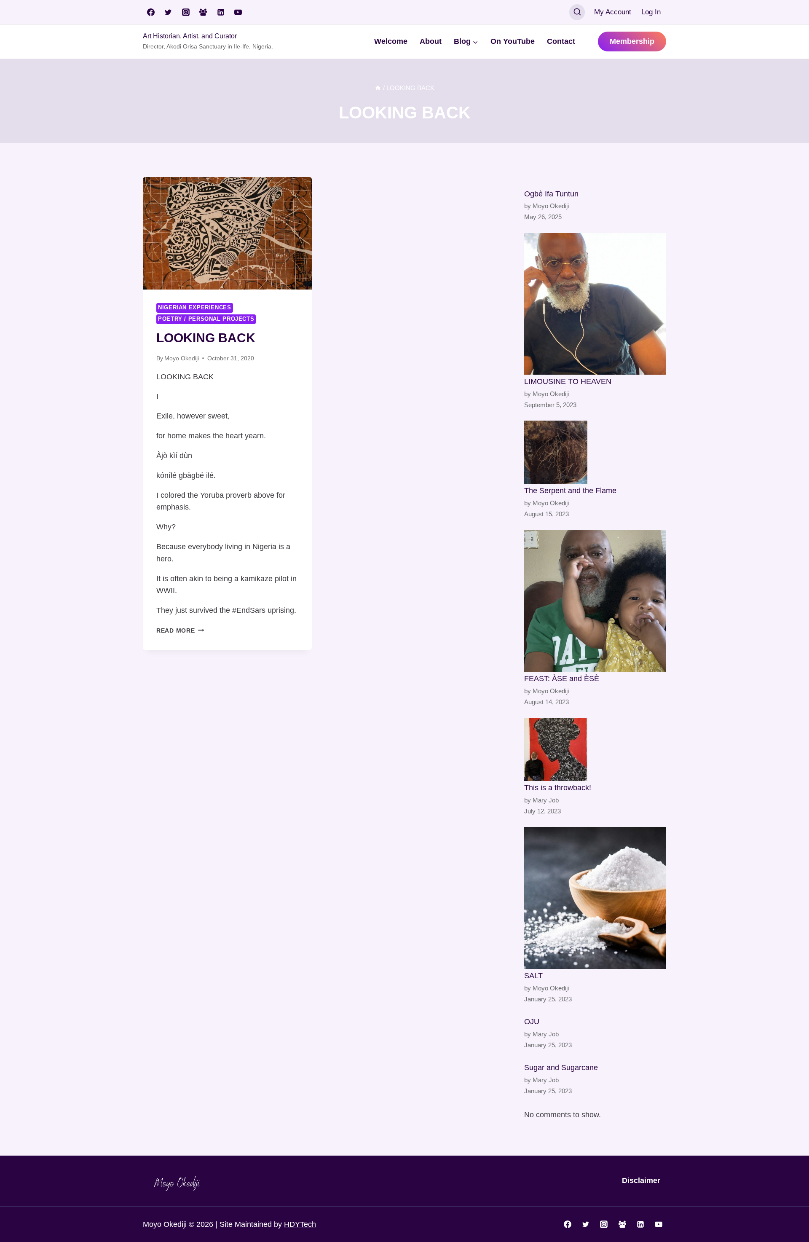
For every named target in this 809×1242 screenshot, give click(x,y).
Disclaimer (641, 1180)
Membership (632, 41)
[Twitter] (168, 12)
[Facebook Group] (203, 12)
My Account (612, 12)
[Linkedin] (220, 12)
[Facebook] (150, 12)
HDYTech (300, 1224)
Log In (651, 12)
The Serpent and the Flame (570, 490)
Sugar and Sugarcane (561, 1067)
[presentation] (227, 233)
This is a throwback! (557, 787)
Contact (561, 41)
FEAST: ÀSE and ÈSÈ (561, 678)
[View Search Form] (577, 12)
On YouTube (512, 41)
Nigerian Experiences (194, 308)
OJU (531, 1021)
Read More (180, 630)
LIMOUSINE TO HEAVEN (567, 381)
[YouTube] (238, 12)
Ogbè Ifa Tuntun (551, 194)
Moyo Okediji (181, 358)
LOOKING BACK (205, 338)
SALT (533, 975)
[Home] (378, 87)
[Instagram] (185, 12)
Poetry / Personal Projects (206, 319)
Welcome (390, 41)
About (431, 41)
